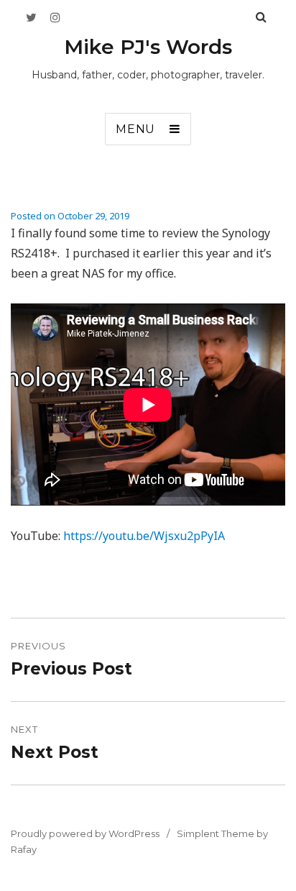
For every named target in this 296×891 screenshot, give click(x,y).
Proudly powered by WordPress (85, 833)
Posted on (70, 215)
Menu (135, 129)
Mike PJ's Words (148, 47)
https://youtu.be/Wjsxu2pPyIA (144, 536)
